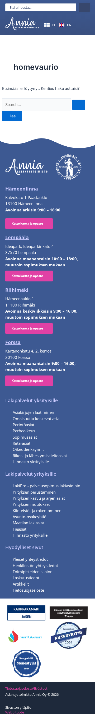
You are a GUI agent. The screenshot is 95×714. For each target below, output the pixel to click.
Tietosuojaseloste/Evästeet (26, 688)
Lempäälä (17, 237)
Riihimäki (16, 290)
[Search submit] (84, 7)
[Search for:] (43, 104)
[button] (83, 24)
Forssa (13, 342)
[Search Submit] (78, 105)
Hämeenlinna (21, 189)
